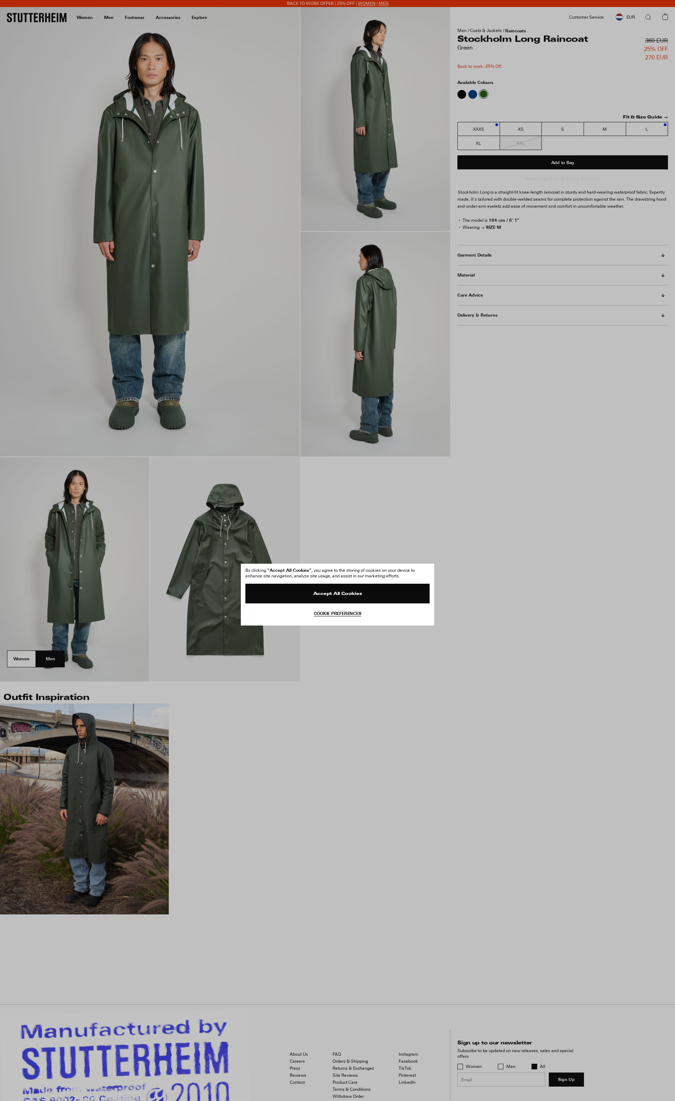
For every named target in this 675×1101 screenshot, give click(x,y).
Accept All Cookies (337, 594)
